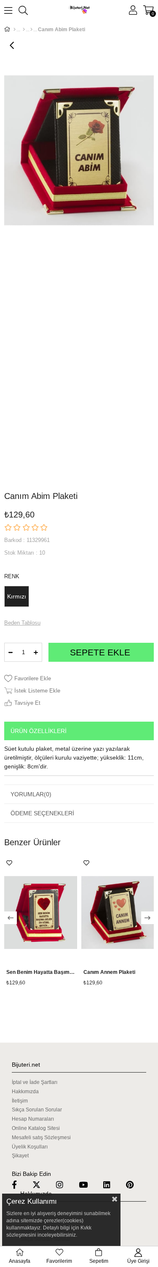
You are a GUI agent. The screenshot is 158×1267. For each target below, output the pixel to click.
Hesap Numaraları (33, 1119)
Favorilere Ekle (9, 863)
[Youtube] (88, 1185)
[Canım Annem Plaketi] (117, 912)
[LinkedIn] (112, 1185)
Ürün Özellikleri (39, 731)
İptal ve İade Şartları (34, 1082)
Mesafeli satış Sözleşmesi (41, 1137)
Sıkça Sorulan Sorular (37, 1110)
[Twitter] (41, 1185)
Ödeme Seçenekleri (42, 813)
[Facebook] (19, 1185)
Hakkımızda (25, 1091)
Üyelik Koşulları (30, 1147)
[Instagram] (65, 1185)
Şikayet (20, 1156)
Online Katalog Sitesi (36, 1128)
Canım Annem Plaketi (109, 972)
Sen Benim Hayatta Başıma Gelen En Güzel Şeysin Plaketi (40, 972)
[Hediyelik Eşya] (24, 29)
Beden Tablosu (22, 623)
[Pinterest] (135, 1185)
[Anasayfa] (14, 29)
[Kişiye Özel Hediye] (31, 29)
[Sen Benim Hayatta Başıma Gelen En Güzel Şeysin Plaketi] (40, 912)
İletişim (20, 1101)
